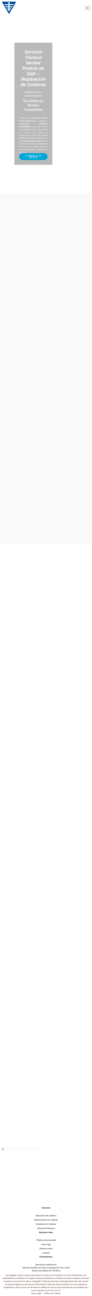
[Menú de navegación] (87, 8)
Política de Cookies (52, 1293)
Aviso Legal (36, 1293)
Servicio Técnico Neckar (33, 57)
